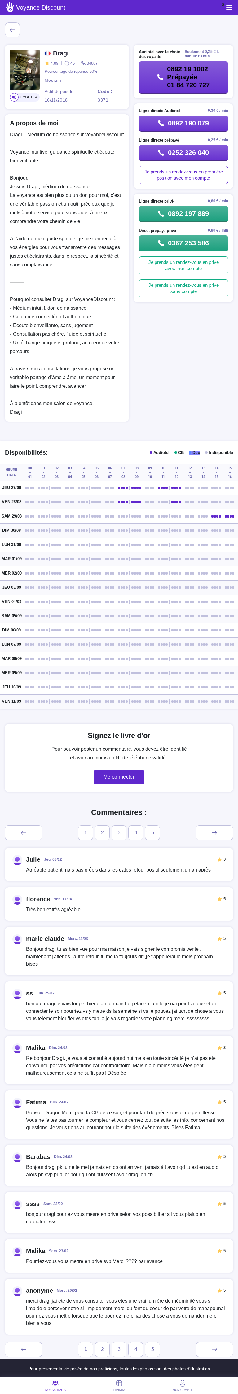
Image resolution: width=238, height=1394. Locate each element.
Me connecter (119, 777)
